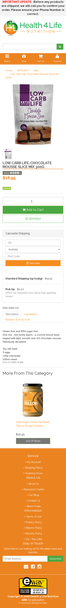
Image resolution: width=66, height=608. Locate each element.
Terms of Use (33, 516)
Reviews (10, 319)
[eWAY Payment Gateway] (33, 585)
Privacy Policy (34, 522)
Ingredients (30, 314)
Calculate (34, 263)
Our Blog (34, 495)
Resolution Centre (34, 489)
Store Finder (34, 506)
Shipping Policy (34, 467)
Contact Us (34, 500)
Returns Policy (34, 527)
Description (11, 314)
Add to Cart (34, 210)
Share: (7, 173)
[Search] (59, 47)
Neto (45, 603)
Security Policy (33, 533)
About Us (34, 483)
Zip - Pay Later (34, 539)
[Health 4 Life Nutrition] (33, 26)
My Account (34, 462)
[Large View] (8, 153)
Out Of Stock (33, 441)
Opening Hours (34, 473)
